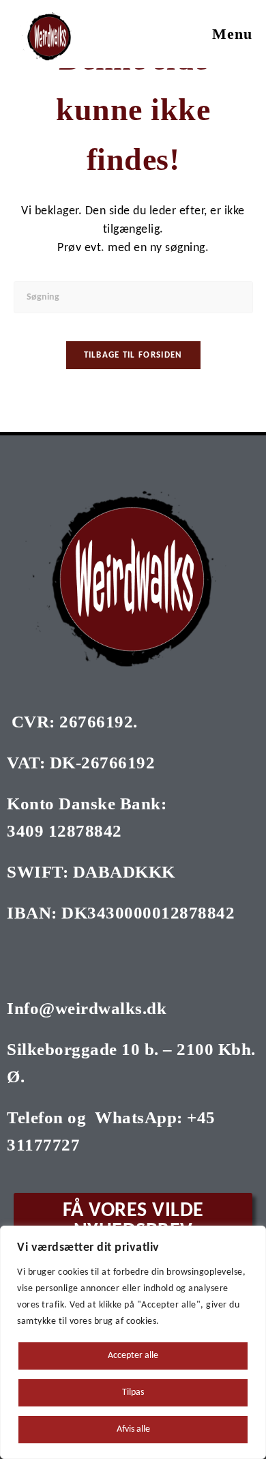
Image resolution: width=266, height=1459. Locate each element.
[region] (133, 1342)
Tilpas (133, 1392)
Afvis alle (133, 1429)
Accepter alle (133, 1355)
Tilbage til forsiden (133, 355)
